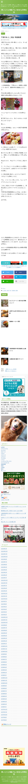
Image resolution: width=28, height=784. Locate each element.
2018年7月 (4, 691)
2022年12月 (4, 580)
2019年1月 (4, 675)
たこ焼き (4, 290)
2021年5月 (4, 606)
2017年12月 (4, 709)
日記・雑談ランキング (5, 494)
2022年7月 (4, 585)
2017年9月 (4, 717)
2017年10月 (4, 714)
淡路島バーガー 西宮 (14, 321)
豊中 (17, 290)
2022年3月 (4, 591)
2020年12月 (4, 617)
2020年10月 (4, 622)
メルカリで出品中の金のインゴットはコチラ (14, 28)
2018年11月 (4, 680)
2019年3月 (4, 670)
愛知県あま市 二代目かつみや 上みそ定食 (11, 510)
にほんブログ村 (5, 499)
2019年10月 (4, 651)
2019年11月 (4, 649)
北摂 (8, 290)
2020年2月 (4, 641)
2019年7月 (4, 659)
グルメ (4, 288)
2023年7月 (4, 562)
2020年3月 (4, 638)
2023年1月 (4, 577)
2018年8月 (4, 688)
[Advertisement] (14, 338)
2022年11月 (4, 583)
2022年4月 (4, 588)
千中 (10, 290)
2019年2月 (4, 672)
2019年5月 (4, 664)
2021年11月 (4, 596)
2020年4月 (4, 635)
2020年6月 (4, 630)
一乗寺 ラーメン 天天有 (10, 369)
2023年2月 (4, 575)
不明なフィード (7, 724)
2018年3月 (4, 701)
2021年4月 (4, 609)
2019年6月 (4, 662)
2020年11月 (4, 620)
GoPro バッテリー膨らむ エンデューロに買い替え (13, 518)
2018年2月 (4, 704)
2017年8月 (4, 720)
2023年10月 (4, 556)
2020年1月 (4, 643)
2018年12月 (4, 678)
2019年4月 (4, 667)
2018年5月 (4, 696)
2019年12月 (4, 646)
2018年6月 (4, 693)
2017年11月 (4, 712)
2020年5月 (4, 633)
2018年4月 (4, 699)
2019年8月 (4, 656)
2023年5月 (4, 567)
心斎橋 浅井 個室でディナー (16, 359)
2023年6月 (4, 564)
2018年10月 (4, 683)
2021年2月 (4, 614)
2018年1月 (4, 707)
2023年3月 (4, 572)
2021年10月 (4, 598)
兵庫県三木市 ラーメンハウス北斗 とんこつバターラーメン (13, 507)
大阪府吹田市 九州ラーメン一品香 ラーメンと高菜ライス (13, 514)
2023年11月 (4, 554)
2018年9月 (4, 685)
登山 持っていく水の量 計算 (8, 521)
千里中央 (13, 290)
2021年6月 (4, 604)
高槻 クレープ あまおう (10, 371)
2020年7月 (4, 627)
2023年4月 (4, 569)
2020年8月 (4, 625)
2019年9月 (4, 654)
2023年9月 (4, 559)
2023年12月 (4, 551)
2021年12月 (4, 593)
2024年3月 (4, 548)
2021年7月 (4, 601)
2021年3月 (4, 612)
